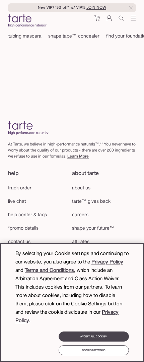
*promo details (23, 228)
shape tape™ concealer (73, 36)
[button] (97, 20)
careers (80, 215)
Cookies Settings (93, 350)
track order (19, 188)
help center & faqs (27, 215)
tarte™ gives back (91, 201)
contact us (19, 242)
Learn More (78, 156)
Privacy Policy (107, 262)
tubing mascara (25, 36)
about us (81, 188)
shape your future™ (93, 228)
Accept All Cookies (93, 337)
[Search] (121, 20)
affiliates (80, 242)
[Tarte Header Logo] (27, 21)
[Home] (28, 128)
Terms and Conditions (49, 270)
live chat (17, 201)
